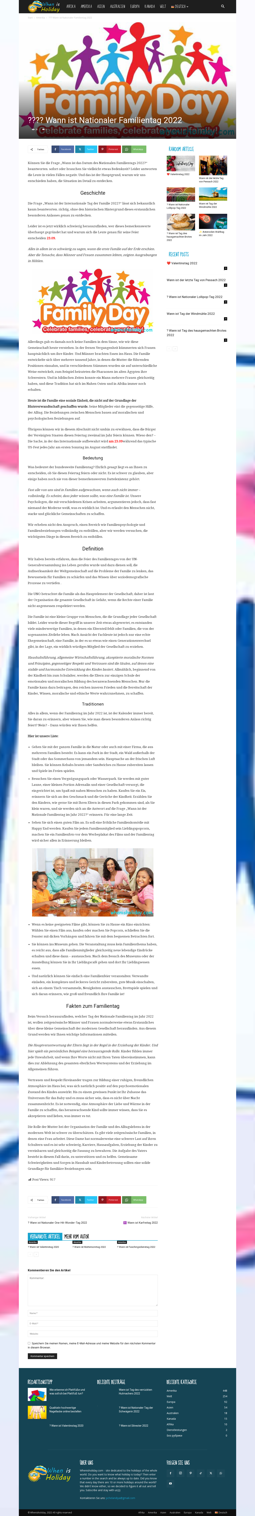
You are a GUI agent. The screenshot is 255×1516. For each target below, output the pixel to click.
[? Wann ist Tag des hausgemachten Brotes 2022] (181, 222)
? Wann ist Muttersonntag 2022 (89, 1247)
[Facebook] (170, 1473)
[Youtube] (170, 1483)
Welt (163, 6)
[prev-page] (30, 1254)
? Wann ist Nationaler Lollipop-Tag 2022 (195, 297)
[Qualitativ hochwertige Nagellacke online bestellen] (37, 1412)
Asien (101, 6)
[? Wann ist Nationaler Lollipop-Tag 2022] (181, 194)
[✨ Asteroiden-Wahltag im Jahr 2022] (213, 221)
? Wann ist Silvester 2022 (133, 1425)
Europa (134, 6)
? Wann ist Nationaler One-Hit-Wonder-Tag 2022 (57, 1222)
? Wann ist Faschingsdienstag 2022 (136, 1247)
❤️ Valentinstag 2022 (178, 174)
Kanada (150, 6)
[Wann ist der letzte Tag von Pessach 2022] (213, 165)
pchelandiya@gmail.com (120, 1498)
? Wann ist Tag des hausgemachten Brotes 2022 (179, 236)
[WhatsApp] (221, 1473)
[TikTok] (200, 1473)
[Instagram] (180, 1473)
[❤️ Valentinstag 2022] (181, 163)
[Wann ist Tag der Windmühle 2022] (213, 194)
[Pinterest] (190, 1473)
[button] (222, 7)
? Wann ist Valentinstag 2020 (43, 1247)
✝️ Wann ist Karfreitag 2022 (140, 1222)
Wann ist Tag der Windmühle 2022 (191, 314)
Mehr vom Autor (77, 1236)
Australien (117, 6)
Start (30, 17)
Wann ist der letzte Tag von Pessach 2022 (196, 280)
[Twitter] (210, 1473)
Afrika (70, 6)
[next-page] (36, 1254)
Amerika (86, 6)
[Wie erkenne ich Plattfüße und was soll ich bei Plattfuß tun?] (37, 1394)
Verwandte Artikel (45, 1236)
